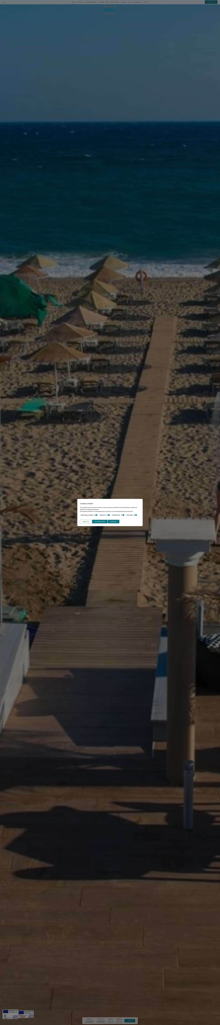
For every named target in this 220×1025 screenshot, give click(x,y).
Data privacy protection (126, 511)
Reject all (86, 521)
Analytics (103, 515)
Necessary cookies (87, 515)
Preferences (116, 515)
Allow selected (100, 521)
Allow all (114, 521)
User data (129, 515)
